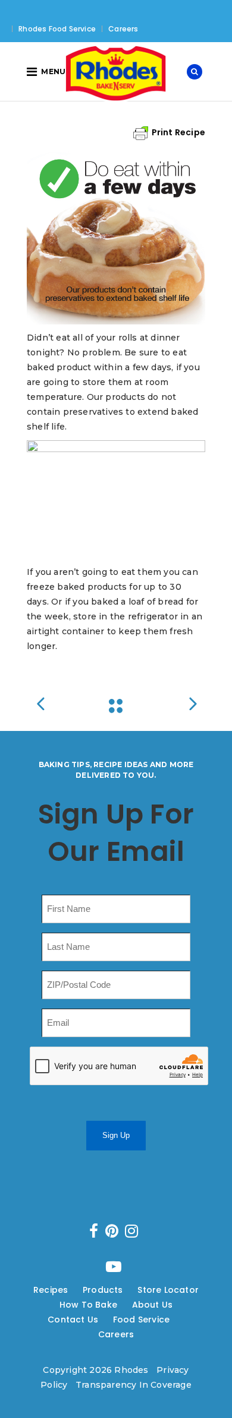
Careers (123, 29)
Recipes (50, 1290)
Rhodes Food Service (57, 29)
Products (103, 1290)
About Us (152, 1305)
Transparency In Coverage (134, 1384)
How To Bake (88, 1305)
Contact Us (73, 1319)
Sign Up (116, 1135)
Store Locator (168, 1290)
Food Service (141, 1319)
